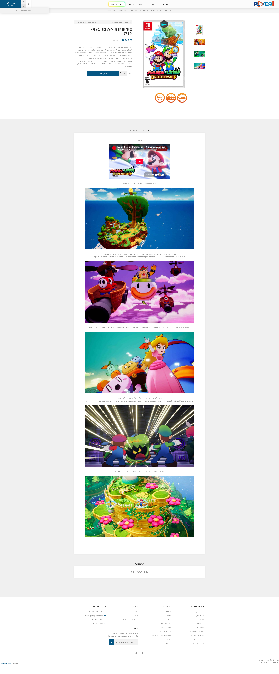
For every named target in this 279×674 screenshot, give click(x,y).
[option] (199, 30)
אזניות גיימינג (199, 627)
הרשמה (111, 642)
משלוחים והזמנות (165, 627)
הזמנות (136, 612)
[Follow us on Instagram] (136, 652)
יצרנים (169, 616)
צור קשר (168, 639)
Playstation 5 (199, 612)
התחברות (21, 2)
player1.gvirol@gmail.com (93, 616)
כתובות (136, 616)
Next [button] (199, 74)
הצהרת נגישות (166, 623)
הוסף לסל (103, 74)
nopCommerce (6, 663)
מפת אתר (168, 643)
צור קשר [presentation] (133, 131)
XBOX (201, 620)
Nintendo (200, 623)
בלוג (169, 620)
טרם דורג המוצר (79, 31)
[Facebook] (142, 652)
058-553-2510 (97, 620)
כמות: (130, 74)
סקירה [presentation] (146, 131)
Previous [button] (199, 22)
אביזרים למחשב (198, 643)
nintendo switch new (140, 572)
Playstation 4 (199, 616)
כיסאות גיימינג (199, 639)
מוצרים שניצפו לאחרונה (130, 620)
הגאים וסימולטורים (197, 635)
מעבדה (168, 612)
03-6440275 (98, 623)
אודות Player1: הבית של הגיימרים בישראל (156, 635)
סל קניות (11, 4)
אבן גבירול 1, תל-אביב (95, 612)
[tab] (146, 131)
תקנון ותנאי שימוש (165, 631)
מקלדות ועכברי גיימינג (196, 631)
